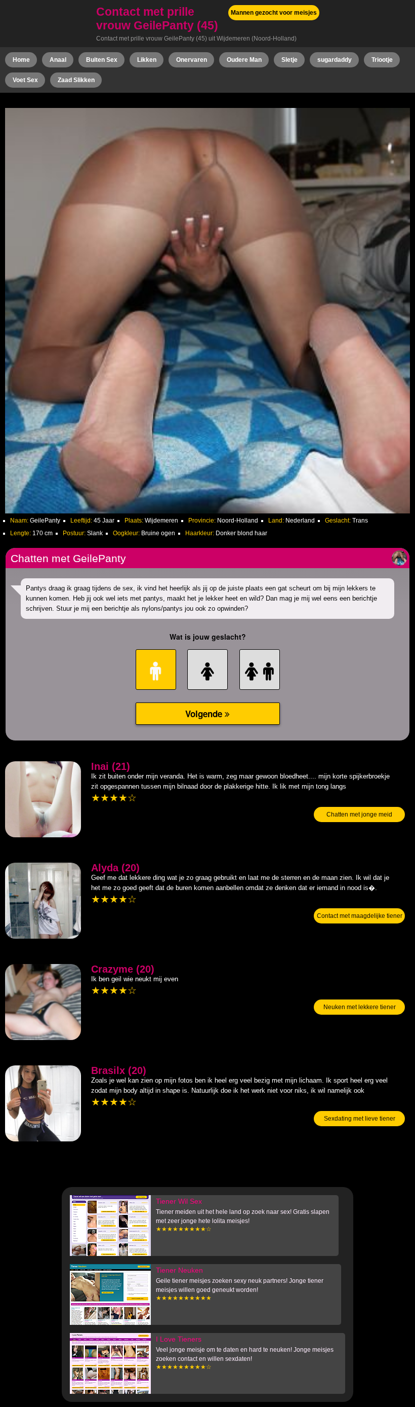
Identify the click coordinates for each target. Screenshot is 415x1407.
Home (21, 59)
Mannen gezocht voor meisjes (274, 12)
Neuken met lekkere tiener (359, 1007)
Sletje (289, 59)
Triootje (382, 59)
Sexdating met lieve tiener (359, 1118)
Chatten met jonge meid (359, 814)
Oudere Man (244, 59)
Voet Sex (25, 80)
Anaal (58, 59)
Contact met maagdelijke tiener (359, 915)
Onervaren (191, 59)
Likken (146, 59)
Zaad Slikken (76, 80)
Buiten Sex (101, 59)
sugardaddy (334, 59)
